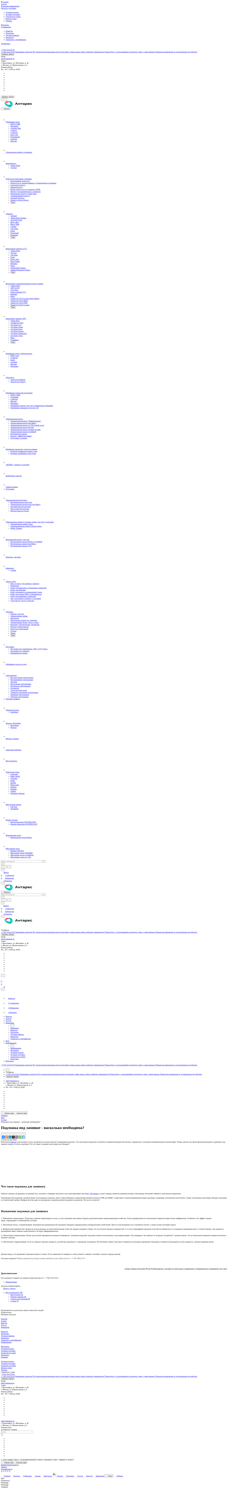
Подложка (94, 1194)
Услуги (4, 1325)
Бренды (4, 1323)
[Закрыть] (3, 989)
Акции (4, 1321)
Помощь (4, 1357)
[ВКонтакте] (3, 1137)
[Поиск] (3, 975)
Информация (6, 1342)
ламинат (13, 1142)
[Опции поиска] (3, 864)
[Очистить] (43, 861)
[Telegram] (23, 1137)
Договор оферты (7, 1336)
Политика (5, 1334)
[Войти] (2, 978)
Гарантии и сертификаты (11, 1340)
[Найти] (9, 866)
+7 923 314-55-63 (8, 50)
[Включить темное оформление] (4, 99)
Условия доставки (8, 1351)
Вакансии (5, 1338)
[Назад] (12, 1025)
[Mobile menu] (3, 916)
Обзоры (4, 1370)
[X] (13, 1137)
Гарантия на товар (8, 1353)
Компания (5, 1327)
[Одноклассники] (6, 1137)
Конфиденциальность (10, 1465)
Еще (13, 202)
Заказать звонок (8, 54)
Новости (4, 1332)
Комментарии (11, 1282)
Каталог (4, 1319)
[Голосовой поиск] (4, 866)
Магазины (5, 1347)
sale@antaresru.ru (7, 59)
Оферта (4, 1467)
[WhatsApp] (20, 1137)
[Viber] (16, 1137)
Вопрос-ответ (6, 1368)
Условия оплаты (7, 1349)
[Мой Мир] (10, 1137)
